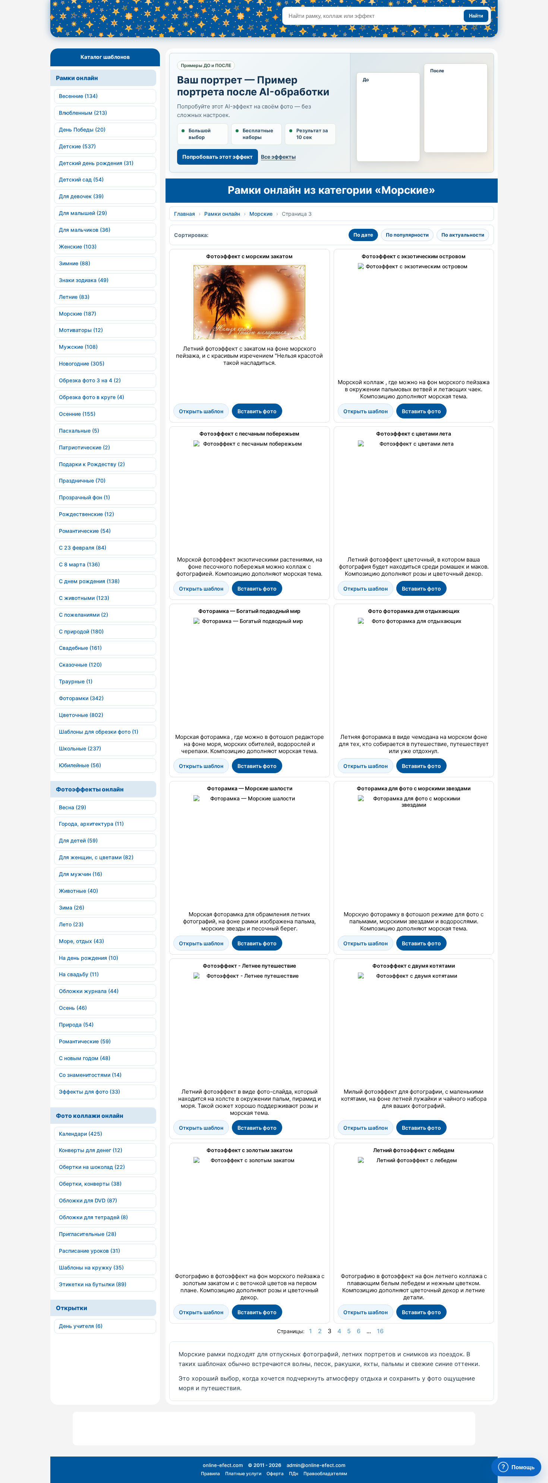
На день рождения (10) (88, 958)
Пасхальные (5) (79, 430)
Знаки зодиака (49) (83, 280)
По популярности (407, 235)
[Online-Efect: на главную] (119, 21)
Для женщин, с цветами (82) (96, 857)
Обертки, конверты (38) (90, 1183)
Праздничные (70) (82, 480)
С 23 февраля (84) (82, 547)
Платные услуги (243, 1473)
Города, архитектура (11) (91, 823)
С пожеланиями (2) (83, 614)
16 (380, 1331)
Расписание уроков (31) (89, 1251)
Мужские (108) (78, 347)
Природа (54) (76, 1024)
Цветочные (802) (81, 715)
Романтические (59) (85, 1041)
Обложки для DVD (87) (88, 1200)
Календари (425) (80, 1134)
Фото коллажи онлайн (89, 1115)
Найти (476, 16)
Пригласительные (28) (87, 1234)
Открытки (71, 1308)
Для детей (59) (78, 840)
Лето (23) (71, 924)
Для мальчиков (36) (84, 230)
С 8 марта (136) (79, 564)
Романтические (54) (85, 531)
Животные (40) (78, 891)
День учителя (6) (81, 1326)
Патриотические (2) (84, 447)
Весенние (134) (78, 96)
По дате (363, 235)
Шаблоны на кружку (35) (91, 1267)
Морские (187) (77, 313)
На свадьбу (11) (79, 974)
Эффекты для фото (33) (89, 1091)
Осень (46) (73, 1008)
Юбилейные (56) (80, 765)
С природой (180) (81, 631)
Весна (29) (72, 807)
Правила (210, 1473)
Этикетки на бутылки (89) (92, 1284)
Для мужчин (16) (80, 874)
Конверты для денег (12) (90, 1150)
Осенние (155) (77, 414)
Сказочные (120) (80, 664)
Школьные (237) (80, 748)
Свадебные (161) (80, 648)
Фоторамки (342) (81, 698)
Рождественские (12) (86, 514)
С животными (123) (84, 598)
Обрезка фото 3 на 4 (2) (90, 380)
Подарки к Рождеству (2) (92, 464)
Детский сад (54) (81, 179)
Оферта (275, 1473)
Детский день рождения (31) (96, 163)
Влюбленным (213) (83, 113)
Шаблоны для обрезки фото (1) (98, 731)
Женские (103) (78, 246)
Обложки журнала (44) (89, 991)
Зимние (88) (74, 263)
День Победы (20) (82, 129)
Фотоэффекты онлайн (90, 789)
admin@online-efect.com (316, 1465)
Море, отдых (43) (81, 941)
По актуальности (462, 235)
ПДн (293, 1473)
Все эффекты (278, 157)
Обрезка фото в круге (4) (91, 397)
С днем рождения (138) (89, 581)
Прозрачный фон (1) (84, 497)
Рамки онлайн (77, 78)
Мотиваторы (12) (81, 330)
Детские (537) (77, 146)
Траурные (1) (75, 681)
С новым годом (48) (84, 1058)
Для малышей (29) (83, 213)
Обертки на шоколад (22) (92, 1167)
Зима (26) (71, 907)
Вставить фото (257, 411)
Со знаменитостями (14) (90, 1075)
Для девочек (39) (81, 196)
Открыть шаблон (201, 411)
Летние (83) (74, 297)
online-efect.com (223, 1465)
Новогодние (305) (81, 363)
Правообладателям (325, 1473)
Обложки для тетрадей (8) (93, 1217)
